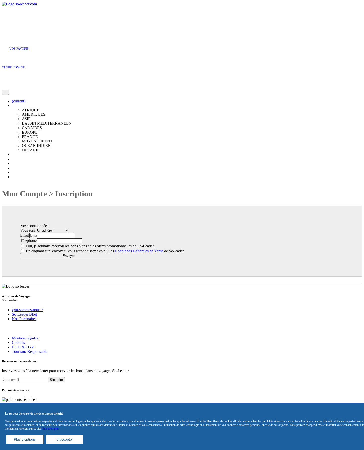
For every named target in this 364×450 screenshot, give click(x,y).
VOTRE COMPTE (13, 67)
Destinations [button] (21, 105)
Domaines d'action (26, 154)
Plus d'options (25, 439)
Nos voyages (22, 163)
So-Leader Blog (24, 314)
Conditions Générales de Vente (139, 251)
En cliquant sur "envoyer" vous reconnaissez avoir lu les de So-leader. (104, 251)
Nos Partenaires (24, 319)
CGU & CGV (23, 347)
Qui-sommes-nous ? (27, 310)
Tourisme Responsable (29, 351)
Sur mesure (20, 168)
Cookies (18, 342)
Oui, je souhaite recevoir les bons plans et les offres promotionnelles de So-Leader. (90, 246)
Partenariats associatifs (29, 177)
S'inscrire (56, 380)
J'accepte (64, 439)
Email (24, 235)
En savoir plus (50, 428)
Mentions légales (25, 338)
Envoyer (69, 256)
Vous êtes (28, 230)
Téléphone (28, 240)
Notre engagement (26, 159)
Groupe (18, 172)
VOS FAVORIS (19, 48)
